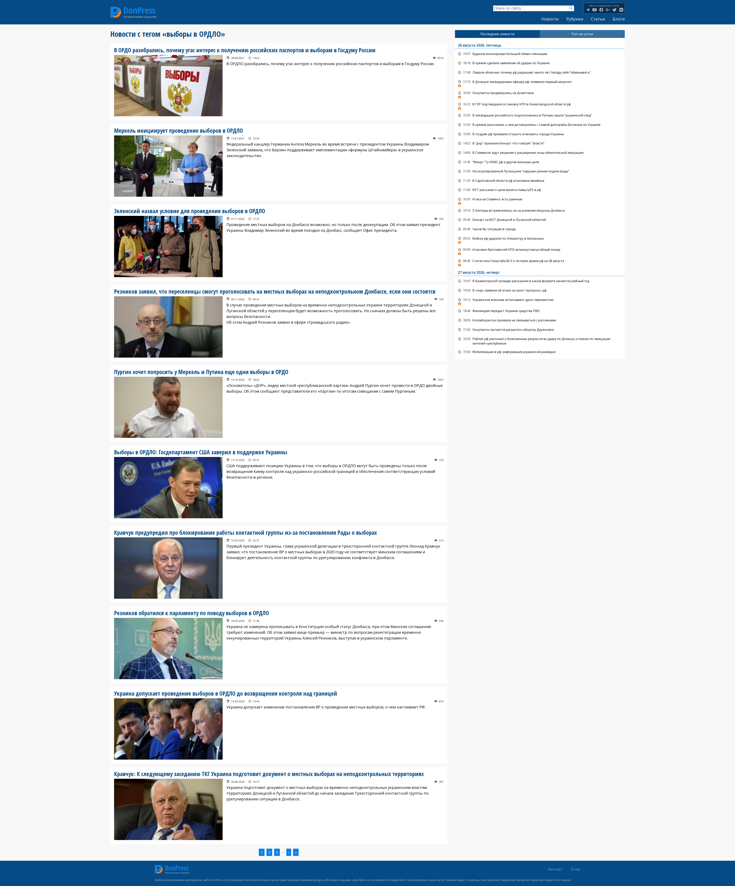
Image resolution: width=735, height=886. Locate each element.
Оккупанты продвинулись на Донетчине (540, 94)
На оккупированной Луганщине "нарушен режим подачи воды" (540, 171)
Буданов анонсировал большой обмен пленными (540, 54)
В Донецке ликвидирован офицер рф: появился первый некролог (540, 83)
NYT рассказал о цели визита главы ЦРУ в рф (540, 190)
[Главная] (115, 12)
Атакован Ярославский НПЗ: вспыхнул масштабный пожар (540, 251)
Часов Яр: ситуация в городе (540, 229)
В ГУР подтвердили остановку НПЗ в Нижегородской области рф (540, 105)
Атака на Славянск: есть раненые (540, 200)
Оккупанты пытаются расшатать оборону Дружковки (540, 330)
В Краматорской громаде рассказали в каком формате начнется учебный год (540, 281)
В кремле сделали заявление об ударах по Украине (540, 63)
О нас (576, 869)
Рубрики (574, 19)
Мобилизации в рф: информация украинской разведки (540, 352)
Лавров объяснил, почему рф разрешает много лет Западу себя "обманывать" (540, 72)
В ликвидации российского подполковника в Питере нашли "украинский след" (540, 115)
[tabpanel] (540, 198)
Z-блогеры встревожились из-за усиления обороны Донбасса (540, 210)
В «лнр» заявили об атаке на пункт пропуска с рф (540, 290)
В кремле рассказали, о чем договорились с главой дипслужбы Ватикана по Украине (540, 125)
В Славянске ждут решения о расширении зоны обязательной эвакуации (540, 153)
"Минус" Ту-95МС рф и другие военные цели (540, 162)
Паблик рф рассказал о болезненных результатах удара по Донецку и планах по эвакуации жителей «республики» (540, 341)
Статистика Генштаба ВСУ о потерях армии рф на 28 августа (540, 262)
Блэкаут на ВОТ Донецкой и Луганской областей (540, 220)
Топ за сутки (582, 34)
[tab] (497, 34)
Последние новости (497, 34)
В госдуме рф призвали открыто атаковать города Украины (540, 134)
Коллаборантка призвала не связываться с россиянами (540, 320)
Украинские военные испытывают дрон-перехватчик (540, 301)
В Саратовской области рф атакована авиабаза (540, 181)
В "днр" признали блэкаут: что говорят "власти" (540, 143)
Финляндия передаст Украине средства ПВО (540, 311)
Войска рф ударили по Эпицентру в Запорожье (540, 239)
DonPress (139, 10)
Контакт (555, 869)
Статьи (598, 19)
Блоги (619, 19)
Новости (550, 19)
